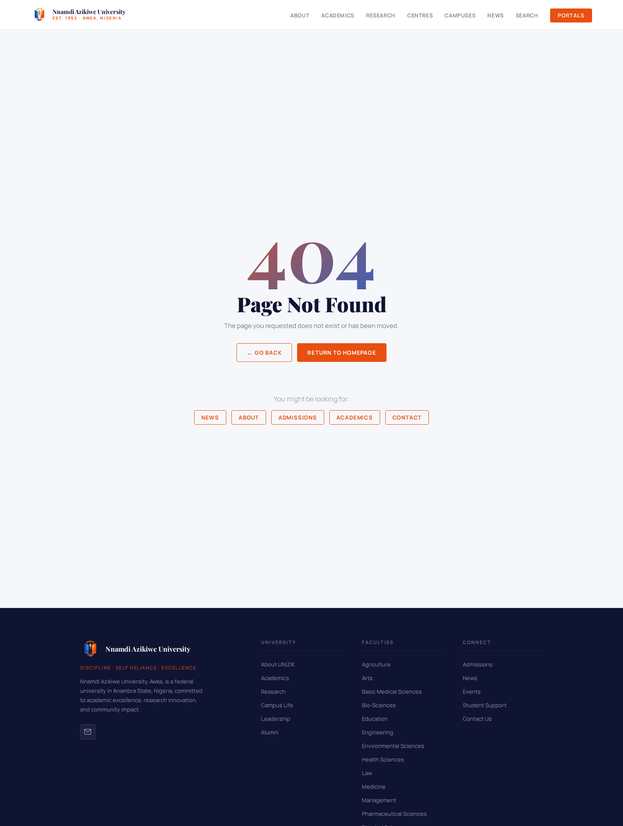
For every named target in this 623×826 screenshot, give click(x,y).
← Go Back (264, 352)
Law (367, 773)
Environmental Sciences (393, 746)
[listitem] (87, 731)
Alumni (269, 732)
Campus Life (277, 705)
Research (380, 15)
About (299, 15)
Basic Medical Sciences (392, 691)
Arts (367, 678)
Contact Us (477, 718)
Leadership (275, 718)
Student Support (484, 705)
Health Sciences (383, 759)
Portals (571, 15)
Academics (337, 15)
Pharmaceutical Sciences (394, 814)
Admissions (297, 417)
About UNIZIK (278, 664)
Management (379, 800)
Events (472, 691)
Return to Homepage (341, 352)
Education (375, 718)
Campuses (460, 15)
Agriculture (376, 664)
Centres (420, 15)
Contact (407, 417)
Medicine (374, 786)
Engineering (377, 732)
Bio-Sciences (379, 705)
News (495, 15)
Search (527, 15)
